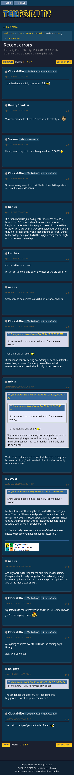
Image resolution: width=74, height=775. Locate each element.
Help (24, 764)
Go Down (8, 62)
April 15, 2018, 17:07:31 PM (17, 178)
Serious (13, 139)
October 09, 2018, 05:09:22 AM (18, 566)
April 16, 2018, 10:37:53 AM (17, 258)
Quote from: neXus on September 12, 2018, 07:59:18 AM (36, 334)
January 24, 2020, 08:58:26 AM (18, 674)
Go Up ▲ (49, 764)
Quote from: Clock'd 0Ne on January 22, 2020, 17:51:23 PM (37, 681)
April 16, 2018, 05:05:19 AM (17, 212)
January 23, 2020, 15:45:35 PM (18, 637)
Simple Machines (41, 768)
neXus (12, 207)
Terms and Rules (35, 764)
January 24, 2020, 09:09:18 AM (18, 718)
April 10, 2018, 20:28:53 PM (17, 76)
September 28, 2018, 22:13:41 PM (19, 484)
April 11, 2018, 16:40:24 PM (17, 144)
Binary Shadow (18, 105)
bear (59, 33)
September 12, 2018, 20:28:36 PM (19, 326)
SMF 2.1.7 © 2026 (25, 768)
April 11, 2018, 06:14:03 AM (17, 110)
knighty (13, 253)
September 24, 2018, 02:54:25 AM (19, 386)
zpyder (12, 478)
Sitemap (53, 768)
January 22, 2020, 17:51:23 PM (18, 603)
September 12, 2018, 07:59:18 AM (19, 292)
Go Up (6, 744)
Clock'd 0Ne (16, 71)
